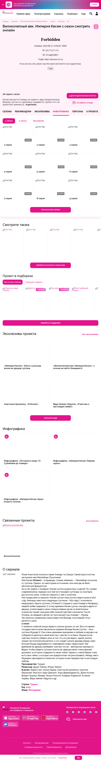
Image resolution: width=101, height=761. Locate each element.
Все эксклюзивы (90, 334)
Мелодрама (35, 690)
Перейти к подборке (50, 323)
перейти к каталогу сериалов (50, 265)
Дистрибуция (70, 747)
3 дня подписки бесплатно (82, 96)
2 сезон (23, 121)
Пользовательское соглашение (65, 743)
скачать (94, 4)
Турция (34, 684)
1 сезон (16, 94)
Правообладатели (54, 747)
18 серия (7, 94)
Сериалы (58, 14)
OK (78, 758)
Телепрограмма (42, 14)
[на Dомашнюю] (8, 13)
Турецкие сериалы (34, 282)
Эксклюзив (38, 121)
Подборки (72, 14)
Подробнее (62, 758)
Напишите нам (80, 719)
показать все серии (50, 210)
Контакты (27, 743)
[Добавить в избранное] (96, 26)
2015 (28, 687)
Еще (83, 14)
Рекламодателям (42, 743)
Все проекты (92, 521)
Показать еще (50, 418)
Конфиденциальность (34, 747)
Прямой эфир (23, 14)
